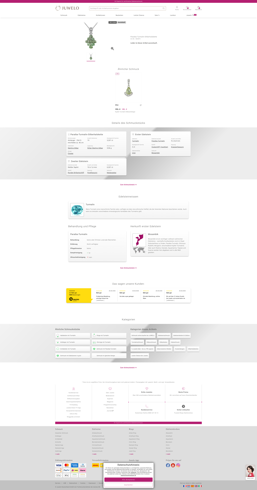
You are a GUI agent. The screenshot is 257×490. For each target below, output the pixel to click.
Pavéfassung (92, 173)
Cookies (82, 483)
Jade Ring (132, 451)
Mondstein (169, 451)
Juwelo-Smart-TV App (73, 408)
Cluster (70, 153)
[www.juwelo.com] (196, 486)
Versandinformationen (73, 411)
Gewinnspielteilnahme (73, 402)
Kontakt (101, 483)
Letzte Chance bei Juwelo (140, 356)
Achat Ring (132, 433)
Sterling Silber (73, 148)
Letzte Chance (139, 15)
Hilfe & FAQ (73, 414)
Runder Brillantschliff (76, 173)
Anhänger (58, 436)
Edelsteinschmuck (164, 335)
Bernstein (169, 442)
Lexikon (173, 15)
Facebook (168, 465)
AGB (64, 483)
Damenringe (59, 445)
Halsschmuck (175, 342)
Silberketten (163, 342)
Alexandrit (169, 433)
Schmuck (64, 15)
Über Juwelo (110, 393)
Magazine (110, 402)
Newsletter (110, 408)
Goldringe (58, 451)
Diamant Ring (133, 445)
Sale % (157, 15)
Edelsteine (81, 15)
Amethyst (169, 436)
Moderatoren (110, 396)
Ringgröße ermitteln (73, 417)
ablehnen (134, 472)
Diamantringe (59, 448)
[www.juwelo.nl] (188, 486)
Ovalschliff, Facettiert (160, 147)
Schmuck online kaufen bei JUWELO (143, 335)
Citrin (168, 445)
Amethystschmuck (98, 436)
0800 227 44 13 (153, 413)
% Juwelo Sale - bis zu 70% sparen (142, 349)
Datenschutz (73, 483)
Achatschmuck (97, 433)
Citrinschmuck (97, 445)
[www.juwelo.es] (192, 486)
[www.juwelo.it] (200, 486)
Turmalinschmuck (137, 342)
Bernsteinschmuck (98, 442)
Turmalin (135, 141)
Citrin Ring (132, 442)
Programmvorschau (110, 405)
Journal (109, 411)
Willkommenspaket (73, 399)
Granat (168, 448)
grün (134, 153)
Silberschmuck (151, 342)
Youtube (173, 465)
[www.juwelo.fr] (184, 486)
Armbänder (58, 439)
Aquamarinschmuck (98, 439)
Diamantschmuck (98, 448)
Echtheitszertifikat (73, 396)
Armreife (58, 442)
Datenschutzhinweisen (127, 475)
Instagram (178, 465)
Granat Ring (133, 448)
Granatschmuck (97, 451)
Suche (164, 8)
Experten (110, 399)
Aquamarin (169, 439)
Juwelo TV (191, 15)
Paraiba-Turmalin (158, 141)
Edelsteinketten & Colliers (181, 335)
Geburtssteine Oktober (164, 349)
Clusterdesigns (179, 349)
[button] (177, 8)
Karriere (57, 483)
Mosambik (156, 153)
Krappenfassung (177, 147)
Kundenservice (73, 393)
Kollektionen (100, 15)
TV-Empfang (74, 405)
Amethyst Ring (134, 436)
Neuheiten (119, 15)
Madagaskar (111, 173)
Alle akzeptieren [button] (128, 480)
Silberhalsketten (193, 349)
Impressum (92, 483)
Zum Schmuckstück (127, 185)
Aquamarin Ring (134, 439)
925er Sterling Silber (95, 148)
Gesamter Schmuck (61, 433)
